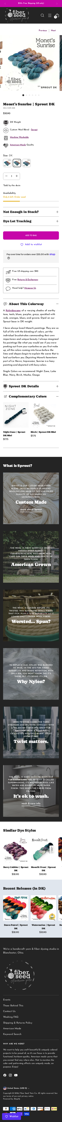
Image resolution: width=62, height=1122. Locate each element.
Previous (43, 31)
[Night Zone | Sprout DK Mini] (16, 415)
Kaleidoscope (13, 310)
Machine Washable (19, 137)
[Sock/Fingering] (7, 163)
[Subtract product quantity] (6, 176)
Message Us (30, 288)
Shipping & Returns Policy (17, 1023)
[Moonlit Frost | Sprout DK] (43, 850)
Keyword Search (12, 1034)
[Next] (57, 3)
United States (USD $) (17, 1088)
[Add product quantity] (17, 176)
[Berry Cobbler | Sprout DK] (15, 850)
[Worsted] (26, 163)
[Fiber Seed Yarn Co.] (17, 15)
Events (6, 1000)
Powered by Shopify (11, 1099)
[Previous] (5, 3)
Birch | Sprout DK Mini (43, 432)
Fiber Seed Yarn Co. (28, 1093)
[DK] (17, 163)
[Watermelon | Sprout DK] (43, 908)
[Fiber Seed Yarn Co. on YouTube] (16, 1075)
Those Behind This (13, 1005)
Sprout (34, 130)
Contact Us (9, 1011)
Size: (7, 155)
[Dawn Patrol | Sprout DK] (15, 908)
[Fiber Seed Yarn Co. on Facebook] (5, 1075)
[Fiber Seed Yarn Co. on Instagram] (11, 1075)
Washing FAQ (10, 1017)
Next (53, 31)
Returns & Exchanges (27, 280)
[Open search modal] (42, 15)
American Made (18, 145)
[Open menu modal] (49, 15)
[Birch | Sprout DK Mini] (43, 415)
